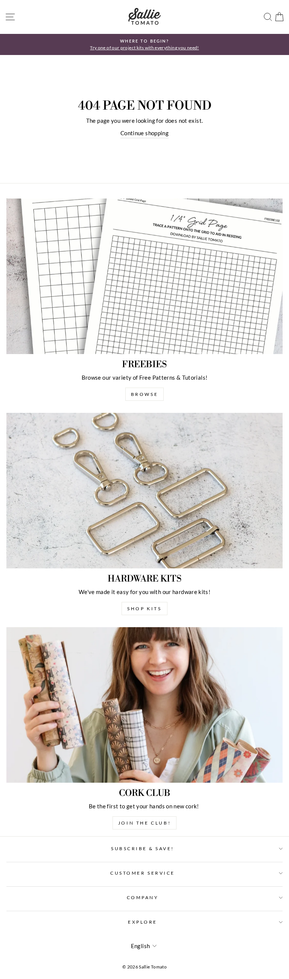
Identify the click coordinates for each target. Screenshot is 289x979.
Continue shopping (144, 133)
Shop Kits (144, 608)
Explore (142, 922)
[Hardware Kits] (144, 490)
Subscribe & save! (142, 848)
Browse (144, 394)
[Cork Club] (144, 705)
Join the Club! (144, 823)
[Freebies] (144, 276)
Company (143, 897)
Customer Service (142, 873)
